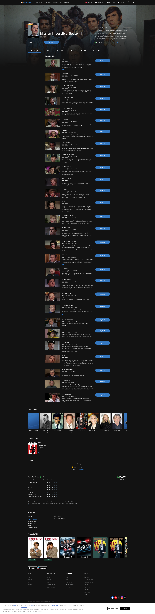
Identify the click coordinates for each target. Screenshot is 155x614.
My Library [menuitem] (67, 2)
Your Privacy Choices (113, 608)
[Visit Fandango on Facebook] (112, 597)
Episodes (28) (34, 51)
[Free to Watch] (35, 547)
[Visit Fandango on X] (118, 597)
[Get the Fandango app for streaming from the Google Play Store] (42, 567)
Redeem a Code (51, 587)
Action (29, 518)
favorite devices (113, 43)
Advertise (87, 589)
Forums (86, 584)
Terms (32, 605)
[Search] (133, 2)
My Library (49, 577)
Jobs (86, 594)
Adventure (45, 518)
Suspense (39, 518)
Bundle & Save (61, 51)
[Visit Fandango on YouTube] (115, 597)
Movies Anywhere (70, 584)
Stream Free (31, 584)
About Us (87, 577)
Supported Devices (89, 579)
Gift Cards (68, 587)
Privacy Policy (55, 605)
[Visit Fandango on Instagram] (122, 597)
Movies (30, 579)
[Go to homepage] (27, 2)
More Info (83, 51)
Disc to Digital (69, 582)
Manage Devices (51, 584)
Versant (14, 605)
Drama (34, 518)
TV (29, 582)
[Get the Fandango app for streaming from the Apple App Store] (32, 567)
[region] (77, 608)
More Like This (96, 51)
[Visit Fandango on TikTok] (125, 597)
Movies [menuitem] (55, 2)
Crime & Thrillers (32, 519)
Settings (49, 582)
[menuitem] (111, 2)
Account (49, 579)
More (63, 69)
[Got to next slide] (126, 423)
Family (67, 579)
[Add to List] (39, 453)
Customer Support (89, 582)
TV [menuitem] (61, 2)
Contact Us (87, 587)
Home (29, 577)
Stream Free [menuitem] (39, 2)
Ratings (73, 51)
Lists (67, 577)
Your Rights (24, 607)
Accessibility (87, 592)
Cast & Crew (48, 51)
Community (73, 469)
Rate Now (81, 469)
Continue (125, 608)
